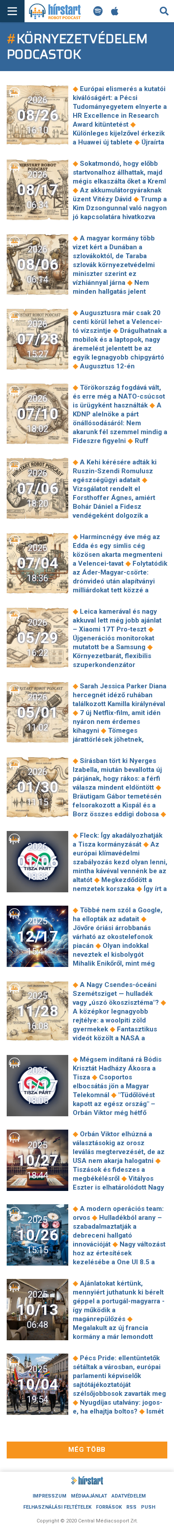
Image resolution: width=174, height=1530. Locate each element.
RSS (131, 1507)
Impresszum (49, 1496)
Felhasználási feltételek (57, 1507)
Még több (87, 1450)
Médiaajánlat (89, 1496)
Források (109, 1507)
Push (148, 1507)
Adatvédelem (129, 1496)
